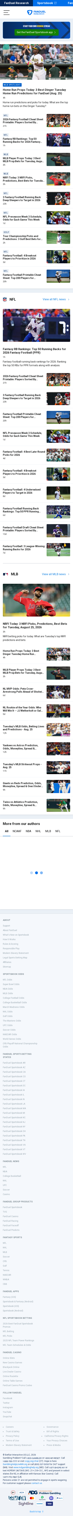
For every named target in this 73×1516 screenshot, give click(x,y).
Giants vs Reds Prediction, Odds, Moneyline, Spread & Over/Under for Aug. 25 (22, 786)
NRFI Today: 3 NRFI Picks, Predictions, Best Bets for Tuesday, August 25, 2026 (23, 180)
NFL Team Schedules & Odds (17, 1345)
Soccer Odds (9, 1030)
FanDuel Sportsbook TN (14, 1140)
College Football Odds (13, 998)
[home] (36, 12)
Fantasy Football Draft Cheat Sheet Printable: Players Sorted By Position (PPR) (23, 530)
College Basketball (12, 1176)
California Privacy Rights (56, 1436)
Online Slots (9, 1358)
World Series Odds (12, 1039)
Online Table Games (13, 1381)
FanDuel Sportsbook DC (14, 1085)
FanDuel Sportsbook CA (14, 1072)
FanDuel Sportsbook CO (14, 1076)
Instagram (8, 1407)
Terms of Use (12, 1440)
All (6, 831)
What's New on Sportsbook (16, 935)
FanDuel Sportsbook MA (14, 1108)
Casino (6, 1194)
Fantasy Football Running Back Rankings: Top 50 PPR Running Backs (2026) (21, 511)
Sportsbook (45, 3)
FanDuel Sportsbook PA (14, 1136)
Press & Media (54, 1445)
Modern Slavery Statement (16, 953)
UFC (5, 1185)
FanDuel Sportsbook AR (14, 1063)
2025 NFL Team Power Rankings (18, 1340)
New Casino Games (12, 1362)
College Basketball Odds (15, 1002)
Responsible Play (11, 948)
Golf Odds (8, 1016)
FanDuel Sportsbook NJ (14, 1122)
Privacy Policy (12, 1436)
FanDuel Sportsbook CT (14, 1081)
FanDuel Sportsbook (12, 1207)
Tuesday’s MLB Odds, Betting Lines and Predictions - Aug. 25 (23, 728)
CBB (5, 1284)
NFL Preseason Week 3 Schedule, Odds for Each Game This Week (22, 218)
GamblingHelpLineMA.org (15, 1464)
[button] (37, 32)
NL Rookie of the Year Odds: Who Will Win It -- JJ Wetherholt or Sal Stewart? (22, 710)
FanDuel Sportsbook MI (14, 1113)
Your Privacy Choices (57, 1440)
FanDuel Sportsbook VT (14, 1149)
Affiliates (7, 962)
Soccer (6, 1190)
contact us (36, 1483)
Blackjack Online (11, 1367)
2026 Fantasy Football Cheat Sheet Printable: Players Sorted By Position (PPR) (23, 122)
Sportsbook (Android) (13, 1310)
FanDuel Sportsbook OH (14, 1131)
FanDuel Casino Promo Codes (17, 1385)
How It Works (9, 939)
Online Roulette (10, 1376)
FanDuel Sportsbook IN (14, 1099)
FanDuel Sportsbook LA (14, 1104)
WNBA (6, 1279)
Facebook (7, 1398)
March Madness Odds (14, 1007)
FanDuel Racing (10, 1221)
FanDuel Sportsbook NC (14, 1117)
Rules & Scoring (10, 944)
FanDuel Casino (10, 1216)
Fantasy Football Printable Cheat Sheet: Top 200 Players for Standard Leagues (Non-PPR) (22, 277)
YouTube (7, 1412)
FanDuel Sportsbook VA (14, 1145)
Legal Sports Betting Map (15, 957)
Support (6, 926)
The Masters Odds (12, 1021)
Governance (52, 1427)
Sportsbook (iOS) (11, 1306)
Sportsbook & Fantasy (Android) (18, 1301)
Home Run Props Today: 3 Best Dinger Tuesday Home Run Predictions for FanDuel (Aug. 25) (34, 91)
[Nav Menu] (7, 13)
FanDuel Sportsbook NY (14, 1126)
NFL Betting (8, 1331)
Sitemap (7, 967)
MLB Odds (8, 993)
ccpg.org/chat (32, 1461)
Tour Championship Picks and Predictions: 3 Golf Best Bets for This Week (22, 239)
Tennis (6, 1270)
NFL (57, 831)
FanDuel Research (16, 3)
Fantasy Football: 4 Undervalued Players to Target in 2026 (22, 491)
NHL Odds (8, 1011)
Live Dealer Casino (12, 1372)
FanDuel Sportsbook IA (14, 1090)
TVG (5, 1212)
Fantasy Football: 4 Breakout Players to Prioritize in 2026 (19, 257)
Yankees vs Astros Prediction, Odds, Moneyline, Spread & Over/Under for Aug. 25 (20, 748)
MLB (48, 831)
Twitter (6, 1403)
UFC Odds (8, 1025)
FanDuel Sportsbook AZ (14, 1067)
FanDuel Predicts (11, 1230)
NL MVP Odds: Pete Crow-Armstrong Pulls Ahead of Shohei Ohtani (22, 691)
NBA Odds (8, 989)
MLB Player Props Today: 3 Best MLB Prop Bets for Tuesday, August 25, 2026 (23, 161)
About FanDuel (10, 930)
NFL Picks (7, 1336)
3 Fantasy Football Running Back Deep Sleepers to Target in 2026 (22, 199)
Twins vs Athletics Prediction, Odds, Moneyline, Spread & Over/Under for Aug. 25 (20, 805)
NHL (38, 831)
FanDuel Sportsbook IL (13, 1095)
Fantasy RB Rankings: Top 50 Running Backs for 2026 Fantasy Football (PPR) (21, 141)
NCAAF (17, 831)
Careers (10, 1427)
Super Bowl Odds (11, 984)
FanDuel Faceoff (11, 1225)
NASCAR (7, 1275)
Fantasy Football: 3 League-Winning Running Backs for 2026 (24, 548)
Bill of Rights (53, 1431)
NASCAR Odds (10, 1034)
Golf (5, 1266)
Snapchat (7, 1416)
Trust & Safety (12, 1431)
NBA (28, 831)
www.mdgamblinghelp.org (26, 1467)
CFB (5, 1261)
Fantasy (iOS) (9, 1297)
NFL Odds (7, 980)
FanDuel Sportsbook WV (14, 1154)
